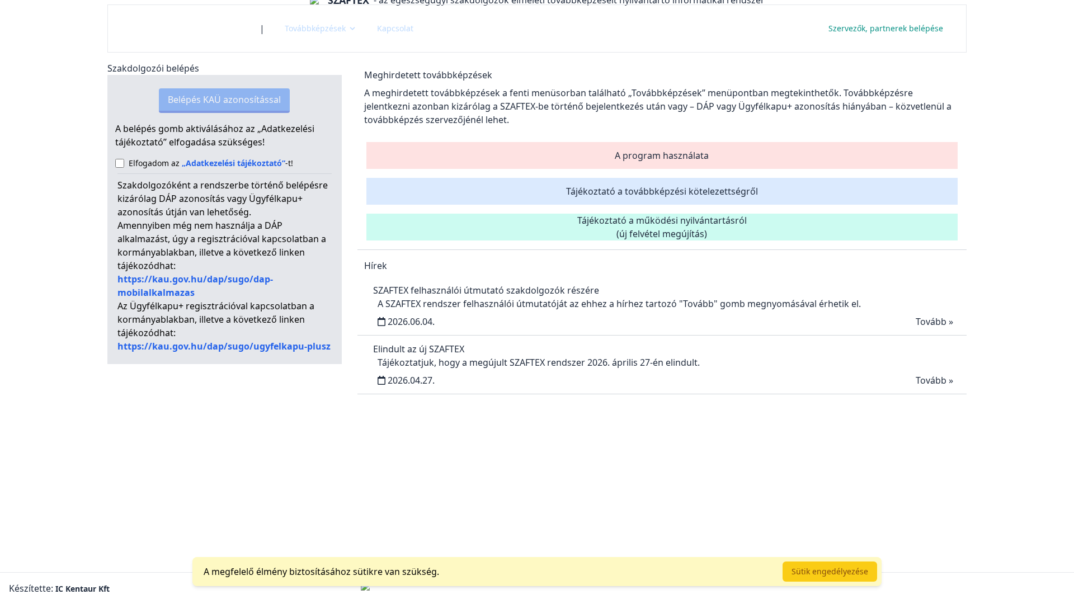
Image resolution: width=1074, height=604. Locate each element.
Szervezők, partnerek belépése (885, 28)
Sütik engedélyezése (830, 571)
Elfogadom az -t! (211, 163)
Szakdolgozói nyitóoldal (183, 28)
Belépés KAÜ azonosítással (224, 99)
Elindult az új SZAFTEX (418, 349)
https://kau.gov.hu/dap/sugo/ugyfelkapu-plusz (224, 346)
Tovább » (934, 321)
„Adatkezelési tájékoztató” (233, 163)
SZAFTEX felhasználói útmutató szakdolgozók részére (486, 290)
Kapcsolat (395, 28)
